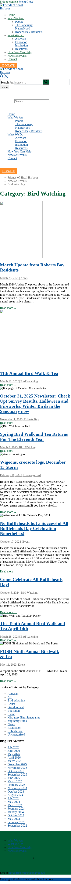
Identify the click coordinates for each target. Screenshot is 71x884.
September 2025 (17, 774)
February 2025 (16, 784)
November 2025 (17, 767)
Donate (8, 65)
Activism (13, 693)
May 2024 (14, 801)
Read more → (8, 307)
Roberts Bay (31, 419)
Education (14, 710)
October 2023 (16, 815)
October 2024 (16, 791)
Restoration (14, 727)
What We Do (15, 843)
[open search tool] (4, 77)
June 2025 (14, 778)
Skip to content (9, 1)
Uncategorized (32, 475)
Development (16, 707)
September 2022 (17, 825)
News (23, 278)
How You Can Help (19, 847)
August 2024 (15, 795)
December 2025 (17, 764)
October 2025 (16, 771)
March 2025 (15, 781)
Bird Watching (29, 381)
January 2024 (16, 812)
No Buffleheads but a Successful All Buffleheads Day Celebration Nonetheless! (34, 528)
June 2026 (14, 750)
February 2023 (16, 822)
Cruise (11, 703)
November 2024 (17, 788)
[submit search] (46, 82)
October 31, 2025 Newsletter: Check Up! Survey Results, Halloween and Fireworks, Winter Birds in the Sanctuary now (35, 404)
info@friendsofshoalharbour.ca (27, 872)
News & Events (17, 850)
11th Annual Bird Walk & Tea (29, 373)
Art (10, 697)
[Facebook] (9, 165)
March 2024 (15, 805)
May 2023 (14, 818)
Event (25, 541)
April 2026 (14, 757)
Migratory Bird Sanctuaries (24, 717)
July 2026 (13, 747)
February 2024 (16, 808)
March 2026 (15, 761)
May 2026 (14, 754)
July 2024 (13, 798)
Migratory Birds (17, 720)
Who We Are (15, 840)
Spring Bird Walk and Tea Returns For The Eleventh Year (34, 437)
